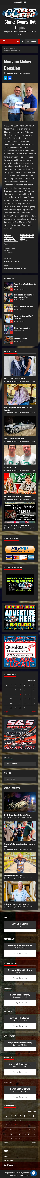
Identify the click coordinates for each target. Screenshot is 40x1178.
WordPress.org (9, 1165)
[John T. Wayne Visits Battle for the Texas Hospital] (20, 394)
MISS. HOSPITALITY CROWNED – (15, 378)
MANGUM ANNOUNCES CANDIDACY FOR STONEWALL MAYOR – (11, 238)
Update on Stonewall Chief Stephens (8, 318)
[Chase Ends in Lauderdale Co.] (20, 426)
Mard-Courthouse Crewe (8, 329)
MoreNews (14, 1175)
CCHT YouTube (31, 41)
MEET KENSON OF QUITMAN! (8, 308)
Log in (6, 1156)
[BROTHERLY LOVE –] (20, 455)
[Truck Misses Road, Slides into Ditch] (20, 802)
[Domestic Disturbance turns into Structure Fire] (20, 831)
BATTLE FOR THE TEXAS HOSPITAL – (16, 525)
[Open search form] (18, 41)
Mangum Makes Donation (9, 249)
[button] (15, 589)
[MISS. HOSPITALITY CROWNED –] (20, 366)
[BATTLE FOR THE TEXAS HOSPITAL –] (20, 512)
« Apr (6, 711)
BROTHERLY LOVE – (11, 467)
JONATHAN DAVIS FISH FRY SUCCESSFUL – (18, 496)
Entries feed (8, 1160)
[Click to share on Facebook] (9, 78)
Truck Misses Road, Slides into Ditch (8, 286)
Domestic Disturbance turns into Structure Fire (8, 297)
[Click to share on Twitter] (5, 78)
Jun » (34, 711)
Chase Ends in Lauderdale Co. (14, 438)
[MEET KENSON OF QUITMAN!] (20, 862)
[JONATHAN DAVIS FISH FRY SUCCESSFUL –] (20, 483)
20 (6, 703)
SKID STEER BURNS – (8, 340)
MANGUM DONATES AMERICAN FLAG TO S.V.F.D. (27, 236)
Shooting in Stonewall (11, 260)
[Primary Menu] (4, 41)
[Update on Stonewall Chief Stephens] (20, 891)
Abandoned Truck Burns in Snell (15, 267)
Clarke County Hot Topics (20, 24)
